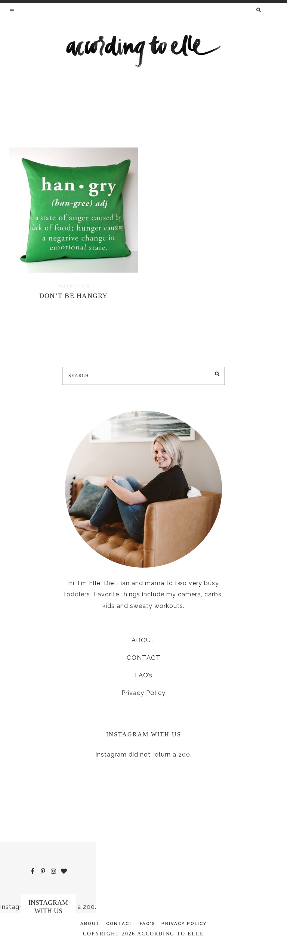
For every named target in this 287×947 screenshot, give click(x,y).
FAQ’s (143, 675)
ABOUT (144, 640)
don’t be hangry (73, 295)
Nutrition (74, 286)
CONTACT (144, 657)
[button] (12, 10)
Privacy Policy (143, 692)
